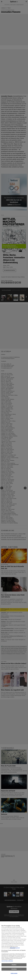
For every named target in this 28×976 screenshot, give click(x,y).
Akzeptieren (14, 964)
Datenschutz (12, 947)
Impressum (17, 947)
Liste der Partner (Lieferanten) (7, 961)
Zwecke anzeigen (14, 973)
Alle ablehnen (14, 969)
